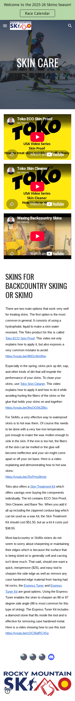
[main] (37, 64)
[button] (5, 25)
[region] (37, 10)
